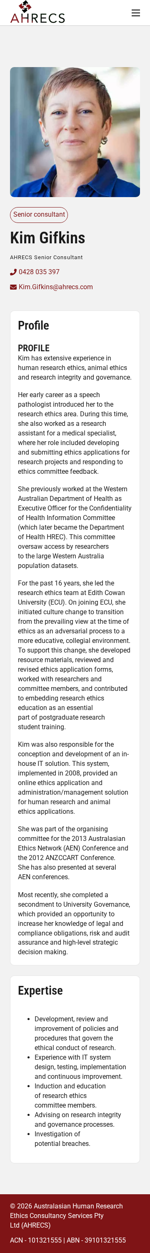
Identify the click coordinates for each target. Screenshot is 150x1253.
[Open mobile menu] (136, 13)
